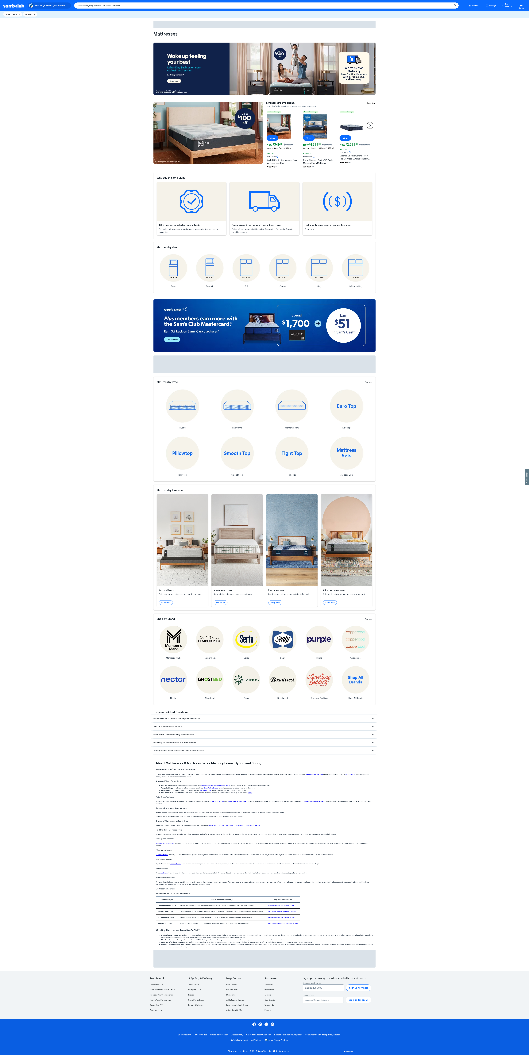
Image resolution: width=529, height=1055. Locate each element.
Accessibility (237, 1034)
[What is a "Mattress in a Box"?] (372, 726)
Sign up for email (358, 1000)
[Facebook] (254, 1024)
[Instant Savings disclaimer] (277, 156)
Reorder (475, 5)
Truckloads (269, 1005)
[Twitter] (266, 1024)
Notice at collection (219, 1034)
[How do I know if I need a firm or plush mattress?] (372, 718)
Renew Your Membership (160, 1000)
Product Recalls (232, 989)
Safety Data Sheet (239, 1040)
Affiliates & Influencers (235, 1000)
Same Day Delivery (196, 1000)
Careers (267, 994)
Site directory (184, 1034)
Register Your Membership (161, 994)
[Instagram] (260, 1024)
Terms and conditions (238, 1051)
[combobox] (266, 5)
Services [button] (28, 14)
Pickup (191, 994)
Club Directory (270, 1000)
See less (368, 382)
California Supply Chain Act (258, 1034)
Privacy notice (200, 1034)
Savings (492, 5)
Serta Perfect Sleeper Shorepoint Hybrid (282, 911)
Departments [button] (11, 14)
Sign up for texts (358, 987)
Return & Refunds (195, 1005)
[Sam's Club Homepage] (13, 6)
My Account (231, 994)
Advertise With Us (234, 1010)
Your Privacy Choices (278, 1040)
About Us (268, 984)
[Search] (455, 5)
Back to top (348, 1051)
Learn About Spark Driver (237, 1005)
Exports (267, 1010)
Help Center (231, 984)
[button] (508, 5)
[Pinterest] (272, 1024)
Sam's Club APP (156, 1005)
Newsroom (269, 989)
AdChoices (256, 1040)
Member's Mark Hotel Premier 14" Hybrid (282, 917)
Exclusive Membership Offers (162, 989)
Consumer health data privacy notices (322, 1034)
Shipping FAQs (194, 989)
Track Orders (193, 984)
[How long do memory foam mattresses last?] (372, 742)
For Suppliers (156, 1010)
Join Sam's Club (156, 984)
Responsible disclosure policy (288, 1034)
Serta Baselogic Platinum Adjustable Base (283, 923)
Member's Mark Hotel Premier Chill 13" (281, 905)
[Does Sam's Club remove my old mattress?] (372, 734)
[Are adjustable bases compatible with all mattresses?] (372, 750)
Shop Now (371, 103)
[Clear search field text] (448, 5)
